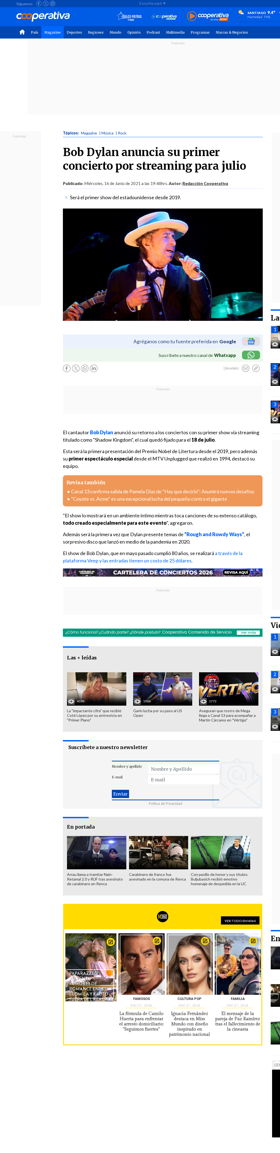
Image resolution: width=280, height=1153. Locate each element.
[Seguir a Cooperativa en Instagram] (52, 3)
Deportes (74, 32)
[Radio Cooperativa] (208, 16)
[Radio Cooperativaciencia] (164, 17)
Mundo (115, 32)
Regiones (96, 32)
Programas (200, 32)
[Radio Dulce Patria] (129, 16)
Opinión (134, 32)
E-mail (117, 777)
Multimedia (175, 32)
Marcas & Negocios (232, 32)
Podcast (153, 32)
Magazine (52, 32)
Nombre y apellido (127, 766)
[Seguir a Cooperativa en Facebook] (39, 3)
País (34, 32)
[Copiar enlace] (256, 368)
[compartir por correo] (245, 368)
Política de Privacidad (165, 803)
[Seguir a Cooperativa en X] (45, 3)
